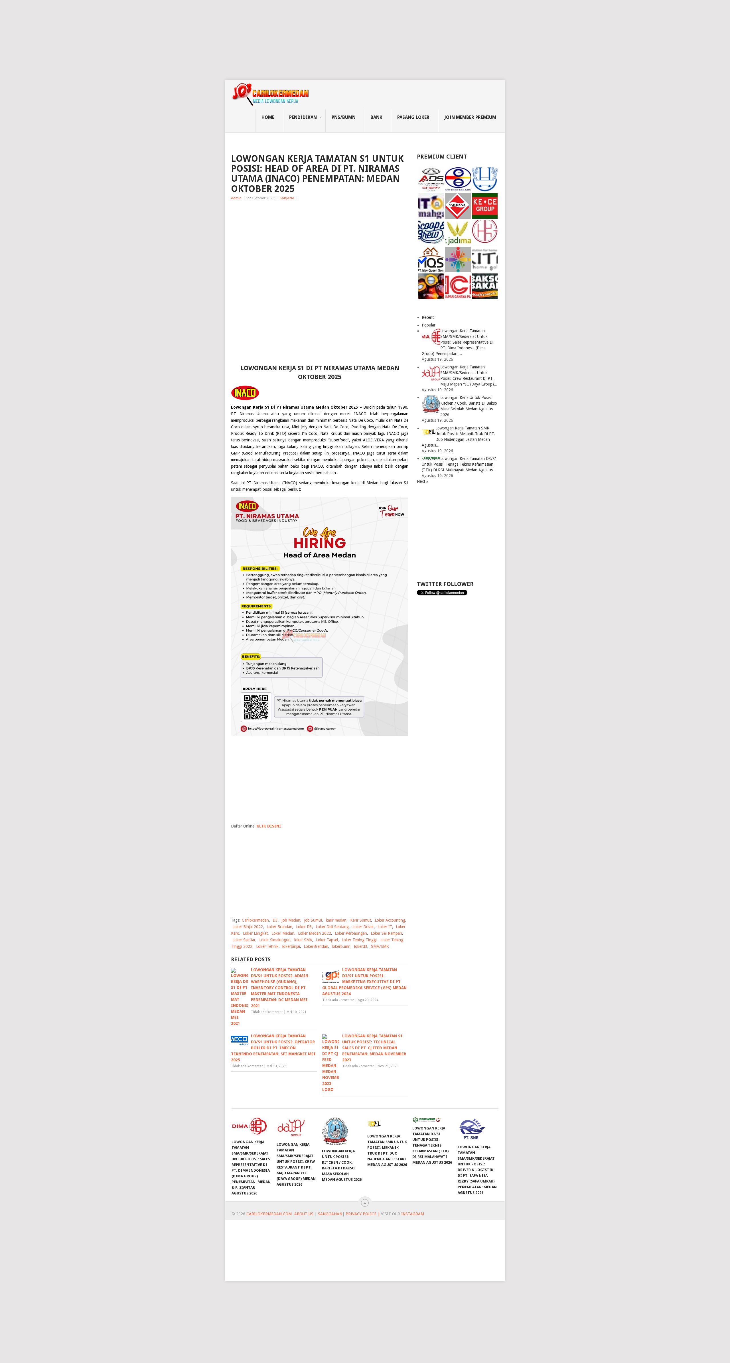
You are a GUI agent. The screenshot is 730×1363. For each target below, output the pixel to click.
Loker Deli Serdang (332, 926)
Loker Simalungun (275, 940)
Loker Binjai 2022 (247, 926)
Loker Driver (363, 926)
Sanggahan (330, 1214)
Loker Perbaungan (351, 933)
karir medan (336, 920)
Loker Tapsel (327, 940)
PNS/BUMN (344, 117)
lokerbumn (341, 946)
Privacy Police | (362, 1214)
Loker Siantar (244, 940)
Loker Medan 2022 (314, 933)
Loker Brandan (279, 926)
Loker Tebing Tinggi (359, 940)
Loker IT (385, 926)
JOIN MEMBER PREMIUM (470, 117)
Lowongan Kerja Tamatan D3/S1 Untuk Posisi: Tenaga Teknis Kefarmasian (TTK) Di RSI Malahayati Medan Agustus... (459, 464)
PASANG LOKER (413, 117)
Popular (428, 325)
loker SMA (303, 940)
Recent (428, 317)
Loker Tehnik (267, 946)
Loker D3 (304, 926)
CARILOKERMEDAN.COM (269, 1214)
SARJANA (287, 198)
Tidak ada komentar (267, 1012)
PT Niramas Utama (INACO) (271, 482)
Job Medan (290, 920)
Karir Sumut (360, 920)
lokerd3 (360, 946)
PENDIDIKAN (303, 117)
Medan (372, 482)
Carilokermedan (255, 920)
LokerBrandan (316, 946)
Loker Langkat (255, 933)
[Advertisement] (171, 40)
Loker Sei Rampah (386, 933)
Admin (236, 198)
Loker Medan (282, 933)
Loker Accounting (390, 920)
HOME (267, 117)
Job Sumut (313, 920)
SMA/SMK (380, 946)
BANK (376, 117)
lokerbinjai (291, 946)
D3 (275, 920)
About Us (303, 1214)
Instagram (412, 1214)
